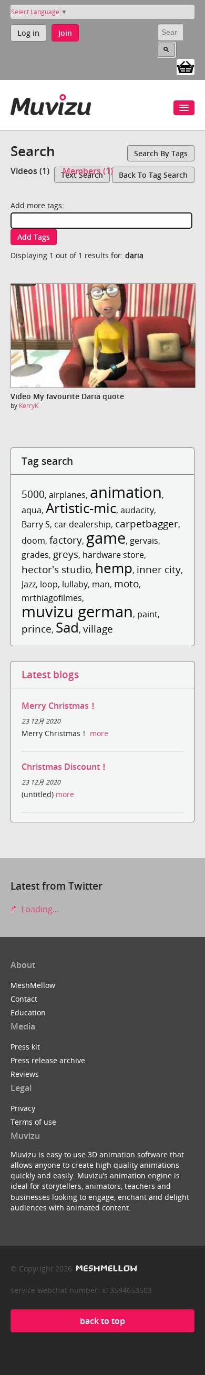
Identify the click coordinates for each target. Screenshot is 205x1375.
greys (65, 554)
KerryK (28, 405)
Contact (24, 999)
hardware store (113, 555)
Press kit (25, 1047)
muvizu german (77, 611)
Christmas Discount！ (65, 766)
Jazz (29, 584)
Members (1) (88, 171)
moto (126, 583)
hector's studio (56, 569)
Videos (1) (30, 171)
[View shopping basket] (185, 66)
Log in (28, 33)
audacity (137, 510)
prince (37, 629)
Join (65, 33)
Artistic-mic (81, 508)
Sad (67, 627)
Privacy (23, 1108)
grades (35, 555)
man (101, 584)
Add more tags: (37, 205)
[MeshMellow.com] (105, 1269)
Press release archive (48, 1060)
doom (33, 540)
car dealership (82, 524)
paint (147, 614)
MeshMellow (33, 985)
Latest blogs (50, 674)
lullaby (75, 584)
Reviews (25, 1074)
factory (65, 540)
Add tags (33, 237)
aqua (32, 510)
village (98, 629)
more (99, 733)
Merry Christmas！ (59, 705)
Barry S (36, 524)
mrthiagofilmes (52, 598)
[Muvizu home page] (51, 102)
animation (126, 492)
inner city (159, 569)
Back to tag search (153, 175)
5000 (33, 494)
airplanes (67, 495)
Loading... (39, 909)
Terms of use (33, 1122)
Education (28, 1012)
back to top (102, 1321)
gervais (144, 540)
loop (49, 584)
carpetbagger (146, 523)
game (106, 537)
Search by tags (161, 153)
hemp (113, 568)
